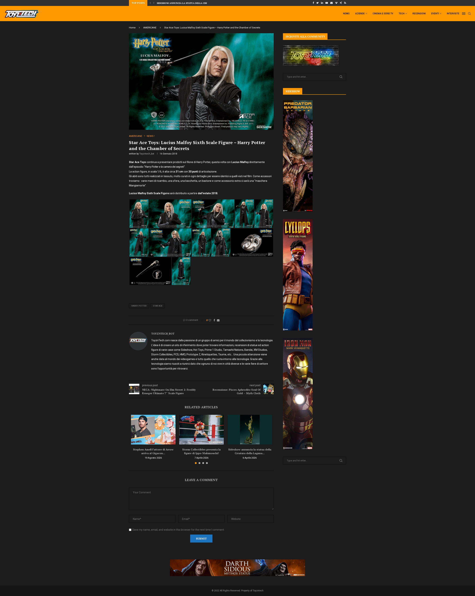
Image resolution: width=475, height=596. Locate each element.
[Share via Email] (218, 320)
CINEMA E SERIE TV (383, 13)
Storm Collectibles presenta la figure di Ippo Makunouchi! (201, 451)
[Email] (331, 3)
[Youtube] (326, 3)
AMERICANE (149, 27)
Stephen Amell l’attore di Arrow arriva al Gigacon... (153, 451)
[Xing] (341, 3)
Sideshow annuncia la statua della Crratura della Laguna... (249, 451)
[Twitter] (317, 3)
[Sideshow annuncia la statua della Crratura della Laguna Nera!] (249, 429)
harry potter (139, 306)
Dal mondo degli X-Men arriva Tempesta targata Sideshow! (194, 3)
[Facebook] (313, 3)
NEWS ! (151, 136)
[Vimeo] (336, 3)
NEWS (346, 13)
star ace (157, 306)
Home (132, 27)
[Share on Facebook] (214, 320)
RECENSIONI (419, 13)
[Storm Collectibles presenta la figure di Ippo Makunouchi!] (201, 429)
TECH (401, 13)
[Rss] (345, 3)
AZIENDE (360, 13)
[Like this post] (210, 320)
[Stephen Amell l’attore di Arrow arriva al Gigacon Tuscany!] (153, 429)
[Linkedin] (322, 3)
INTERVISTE (453, 13)
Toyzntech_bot (146, 153)
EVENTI (435, 13)
